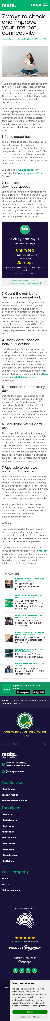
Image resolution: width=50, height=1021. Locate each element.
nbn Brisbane (9, 832)
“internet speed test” (28, 173)
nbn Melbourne (9, 820)
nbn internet (8, 789)
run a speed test (26, 170)
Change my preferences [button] (31, 1017)
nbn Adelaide (9, 837)
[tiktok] (34, 970)
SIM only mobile (10, 795)
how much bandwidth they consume (25, 375)
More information (33, 283)
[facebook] (15, 970)
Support (6, 878)
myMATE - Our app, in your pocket (26, 687)
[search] (44, 744)
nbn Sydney (8, 826)
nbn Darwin (8, 849)
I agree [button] (30, 1012)
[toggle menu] (45, 5)
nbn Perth (7, 814)
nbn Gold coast (10, 855)
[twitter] (21, 970)
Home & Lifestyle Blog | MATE (27, 663)
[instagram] (28, 970)
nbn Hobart (8, 861)
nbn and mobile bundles (14, 800)
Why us (5, 884)
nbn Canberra (9, 843)
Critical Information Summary (24, 280)
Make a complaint (11, 890)
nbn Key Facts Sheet (16, 283)
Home (5, 700)
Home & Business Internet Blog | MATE (17, 39)
